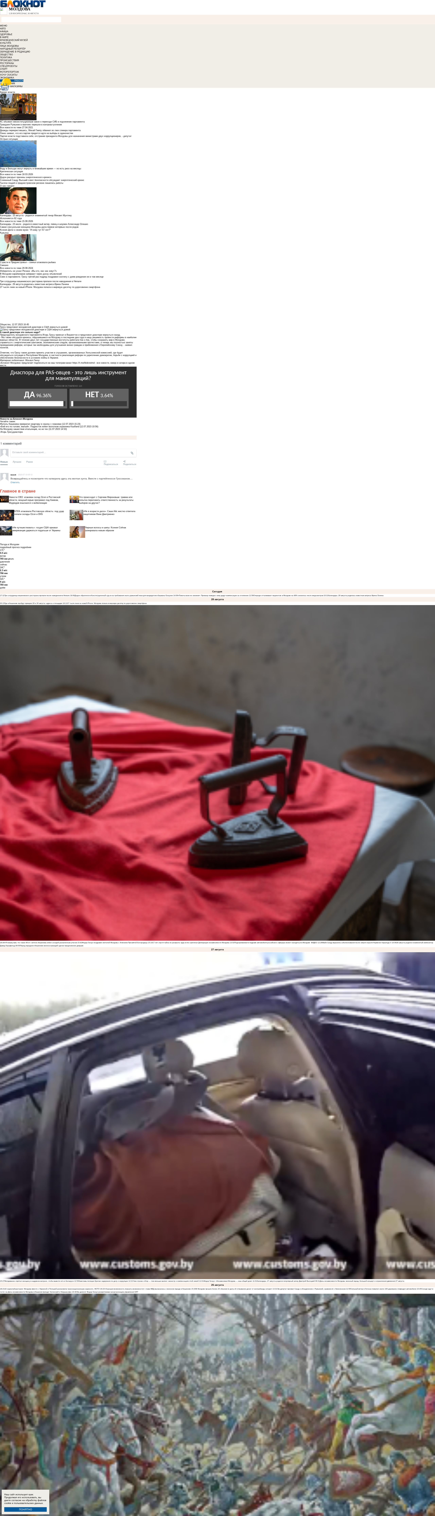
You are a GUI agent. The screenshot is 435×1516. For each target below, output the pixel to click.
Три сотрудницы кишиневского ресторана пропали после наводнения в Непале (37, 595)
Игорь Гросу (7, 432)
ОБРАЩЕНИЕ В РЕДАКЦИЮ (15, 51)
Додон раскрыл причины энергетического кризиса (25, 177)
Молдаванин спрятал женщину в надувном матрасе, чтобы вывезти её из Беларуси (39, 1281)
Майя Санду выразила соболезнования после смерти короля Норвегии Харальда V (356, 943)
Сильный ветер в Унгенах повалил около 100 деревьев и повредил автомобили (383, 1289)
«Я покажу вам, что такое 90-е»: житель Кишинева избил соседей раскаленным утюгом (41, 943)
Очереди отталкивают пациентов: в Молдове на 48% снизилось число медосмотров (288, 595)
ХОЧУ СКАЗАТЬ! (9, 75)
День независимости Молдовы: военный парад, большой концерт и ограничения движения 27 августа (362, 1281)
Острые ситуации (9, 139)
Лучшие (17, 461)
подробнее (25, 547)
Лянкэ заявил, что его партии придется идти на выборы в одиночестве (36, 133)
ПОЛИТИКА (6, 57)
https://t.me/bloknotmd (83, 363)
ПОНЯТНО (25, 1509)
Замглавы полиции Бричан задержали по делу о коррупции (103, 1281)
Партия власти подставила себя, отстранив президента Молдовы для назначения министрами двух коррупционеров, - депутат (66, 136)
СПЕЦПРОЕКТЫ (8, 66)
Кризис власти (7, 92)
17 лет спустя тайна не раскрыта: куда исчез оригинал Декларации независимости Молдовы (191, 943)
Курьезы (4, 232)
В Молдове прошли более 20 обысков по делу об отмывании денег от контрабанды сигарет (234, 1289)
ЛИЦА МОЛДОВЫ (9, 46)
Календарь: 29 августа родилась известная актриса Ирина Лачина (356, 595)
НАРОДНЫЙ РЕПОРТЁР (13, 49)
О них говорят (7, 186)
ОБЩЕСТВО (6, 54)
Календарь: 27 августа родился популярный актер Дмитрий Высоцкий (286, 1281)
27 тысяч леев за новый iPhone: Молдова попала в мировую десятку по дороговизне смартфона (107, 603)
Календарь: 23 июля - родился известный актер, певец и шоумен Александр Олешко (44, 224)
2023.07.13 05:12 (25, 474)
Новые (4, 461)
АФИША (4, 31)
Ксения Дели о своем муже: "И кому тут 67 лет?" (25, 230)
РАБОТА (18, 80)
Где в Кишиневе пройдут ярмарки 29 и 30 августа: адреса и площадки (33, 603)
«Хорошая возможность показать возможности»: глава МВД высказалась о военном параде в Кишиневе (148, 1289)
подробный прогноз (10, 547)
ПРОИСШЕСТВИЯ (9, 60)
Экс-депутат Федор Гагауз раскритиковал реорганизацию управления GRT (107, 1292)
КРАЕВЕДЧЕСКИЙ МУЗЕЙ (14, 40)
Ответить (15, 482)
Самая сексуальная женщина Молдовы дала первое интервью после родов (39, 227)
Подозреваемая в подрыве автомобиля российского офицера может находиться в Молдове (272, 943)
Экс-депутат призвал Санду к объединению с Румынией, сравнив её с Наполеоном (311, 1289)
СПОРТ (3, 69)
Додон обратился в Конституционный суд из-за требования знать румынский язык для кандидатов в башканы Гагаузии (124, 595)
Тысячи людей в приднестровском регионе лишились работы (31, 183)
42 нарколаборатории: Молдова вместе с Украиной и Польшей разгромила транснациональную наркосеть (49, 1289)
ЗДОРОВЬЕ (6, 34)
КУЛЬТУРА (5, 43)
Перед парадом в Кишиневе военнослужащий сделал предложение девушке (51, 946)
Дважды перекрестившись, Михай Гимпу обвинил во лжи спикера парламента (40, 130)
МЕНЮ (3, 25)
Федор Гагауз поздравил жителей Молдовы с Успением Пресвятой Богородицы (114, 943)
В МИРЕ (4, 37)
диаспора (18, 432)
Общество (5, 324)
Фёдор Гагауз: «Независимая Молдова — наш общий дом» (228, 1281)
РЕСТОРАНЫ (7, 63)
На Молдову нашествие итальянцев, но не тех (24, 429)
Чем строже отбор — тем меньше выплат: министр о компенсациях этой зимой (166, 1281)
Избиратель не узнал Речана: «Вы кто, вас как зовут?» (28, 271)
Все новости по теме (10, 127)
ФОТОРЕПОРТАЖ (9, 72)
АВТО (3, 28)
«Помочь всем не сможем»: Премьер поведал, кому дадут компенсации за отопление (213, 595)
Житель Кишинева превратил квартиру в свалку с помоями (30, 424)
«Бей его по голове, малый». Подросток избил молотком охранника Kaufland (39, 426)
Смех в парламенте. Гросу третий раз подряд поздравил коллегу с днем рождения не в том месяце (51, 276)
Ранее (29, 461)
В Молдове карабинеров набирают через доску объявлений (31, 274)
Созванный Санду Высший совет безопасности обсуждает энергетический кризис (42, 180)
